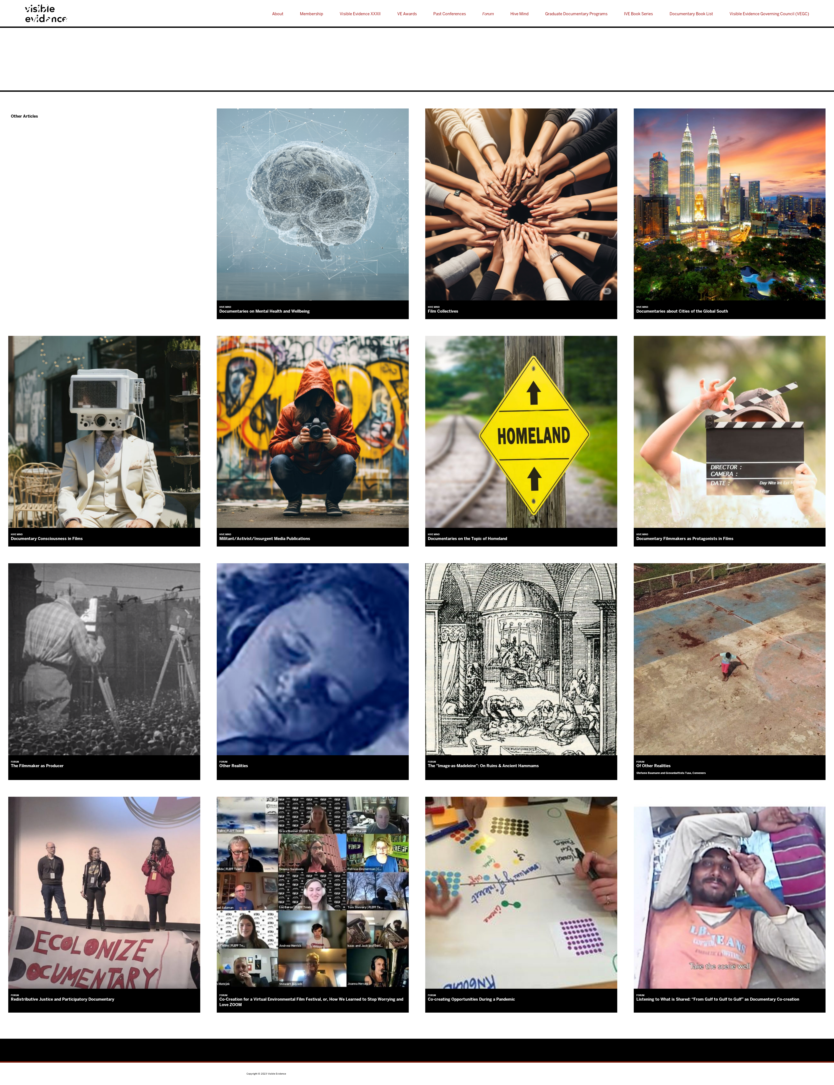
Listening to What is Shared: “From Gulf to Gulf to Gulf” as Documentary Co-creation (717, 999)
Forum (488, 13)
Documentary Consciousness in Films (47, 538)
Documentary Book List (691, 13)
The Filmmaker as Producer (37, 765)
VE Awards (407, 13)
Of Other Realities (653, 765)
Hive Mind (519, 13)
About (277, 13)
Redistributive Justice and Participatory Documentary (62, 999)
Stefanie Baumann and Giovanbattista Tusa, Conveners (671, 773)
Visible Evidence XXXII (360, 13)
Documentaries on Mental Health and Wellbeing (264, 311)
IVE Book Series (638, 13)
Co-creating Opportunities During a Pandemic (471, 999)
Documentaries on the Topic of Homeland (467, 538)
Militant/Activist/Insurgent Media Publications (264, 538)
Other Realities (233, 765)
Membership (311, 13)
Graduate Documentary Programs (576, 13)
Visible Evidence (66, 13)
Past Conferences (449, 13)
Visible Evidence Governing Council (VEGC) (769, 13)
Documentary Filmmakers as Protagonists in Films (684, 538)
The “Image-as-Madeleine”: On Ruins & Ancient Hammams (483, 765)
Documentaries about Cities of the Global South (682, 311)
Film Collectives (443, 311)
